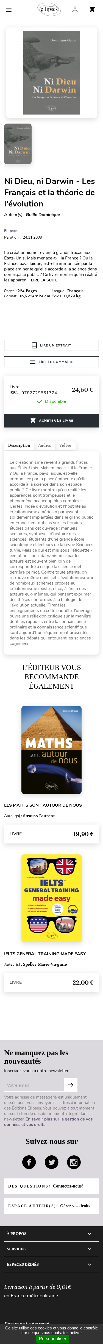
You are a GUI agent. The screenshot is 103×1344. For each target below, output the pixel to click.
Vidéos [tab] (65, 445)
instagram (74, 1162)
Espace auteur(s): (49, 1205)
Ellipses (11, 230)
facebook (29, 1162)
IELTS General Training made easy (45, 954)
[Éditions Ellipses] (49, 9)
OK (70, 1085)
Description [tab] (19, 445)
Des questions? (45, 1186)
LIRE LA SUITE (44, 280)
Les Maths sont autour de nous (43, 805)
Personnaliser (52, 1338)
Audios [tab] (44, 445)
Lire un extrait (55, 345)
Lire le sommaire (56, 362)
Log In (75, 9)
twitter (52, 1162)
